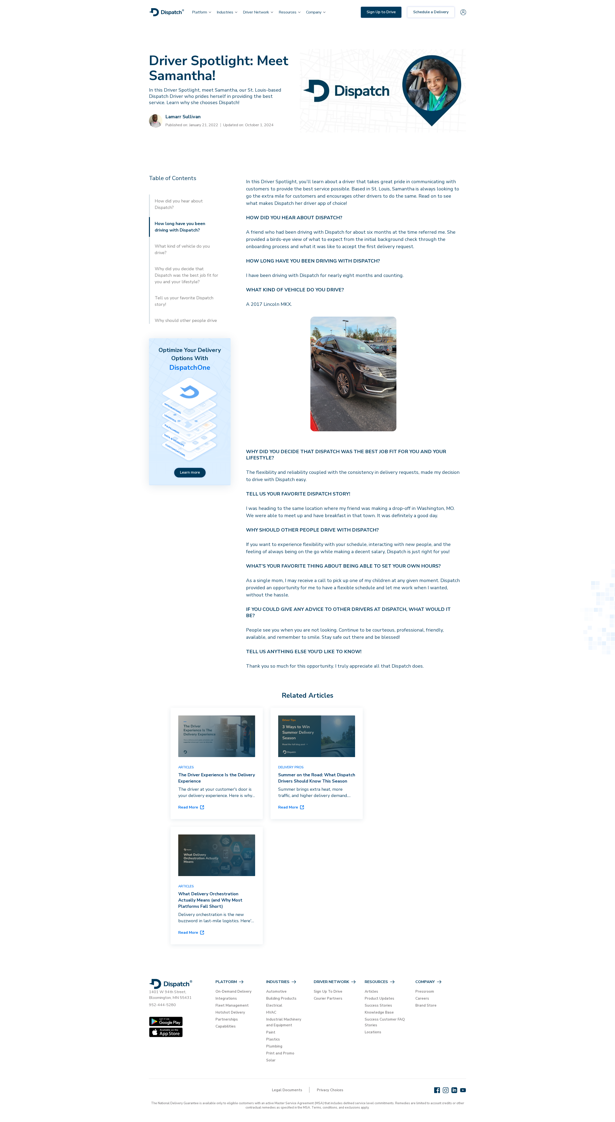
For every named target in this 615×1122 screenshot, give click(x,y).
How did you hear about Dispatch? (179, 204)
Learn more (190, 472)
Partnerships (226, 1019)
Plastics (273, 1039)
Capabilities (225, 1026)
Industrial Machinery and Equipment (283, 1022)
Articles (371, 991)
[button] (199, 12)
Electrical (274, 1005)
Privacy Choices (330, 1090)
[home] (166, 12)
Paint (270, 1032)
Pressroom (424, 991)
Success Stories (378, 1005)
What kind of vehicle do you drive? (182, 249)
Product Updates (379, 998)
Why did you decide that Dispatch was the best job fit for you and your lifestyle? (186, 275)
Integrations (226, 998)
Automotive (276, 991)
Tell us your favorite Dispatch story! (184, 301)
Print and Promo (280, 1053)
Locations (373, 1032)
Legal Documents (287, 1090)
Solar (271, 1060)
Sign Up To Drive (328, 991)
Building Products (281, 998)
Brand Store (426, 1005)
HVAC (271, 1012)
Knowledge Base (379, 1012)
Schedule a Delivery (431, 12)
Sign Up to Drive (381, 12)
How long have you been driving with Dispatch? (180, 227)
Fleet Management (232, 1005)
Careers (422, 998)
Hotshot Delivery (230, 1012)
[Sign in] (463, 12)
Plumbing (274, 1046)
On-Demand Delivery (233, 991)
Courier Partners (328, 998)
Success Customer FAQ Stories (385, 1022)
